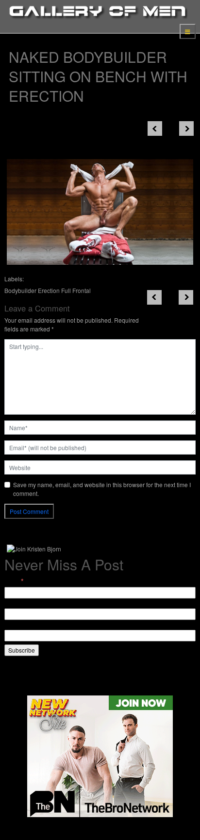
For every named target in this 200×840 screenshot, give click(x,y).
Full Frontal (76, 290)
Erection (49, 290)
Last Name (18, 625)
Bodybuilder (20, 290)
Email (14, 581)
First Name (18, 604)
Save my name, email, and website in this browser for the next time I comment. (102, 488)
